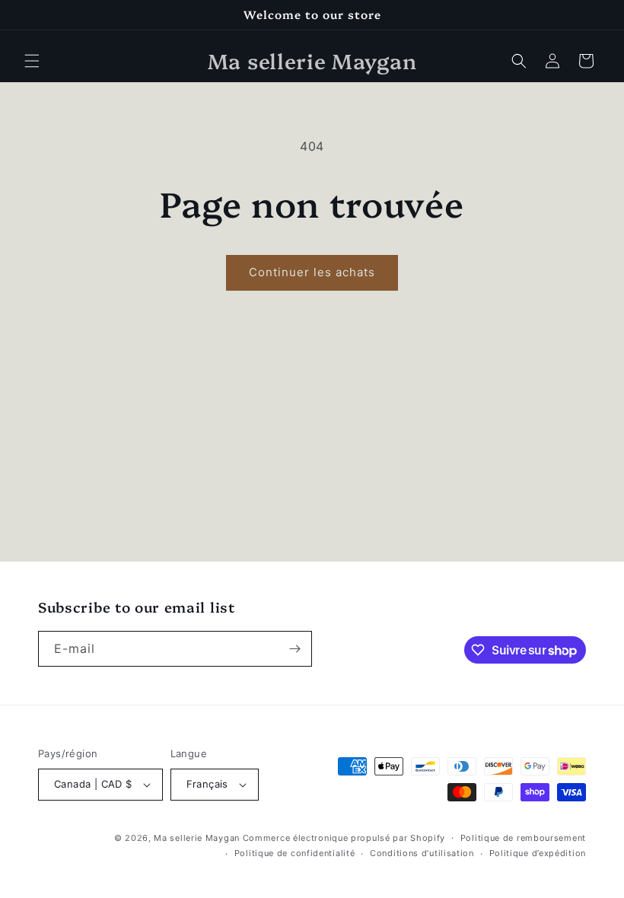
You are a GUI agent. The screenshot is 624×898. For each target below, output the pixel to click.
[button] (32, 61)
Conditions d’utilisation (422, 853)
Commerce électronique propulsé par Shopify (344, 838)
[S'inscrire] (294, 649)
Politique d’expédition (537, 853)
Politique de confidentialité (294, 853)
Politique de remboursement (523, 838)
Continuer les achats (312, 272)
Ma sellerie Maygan (197, 838)
